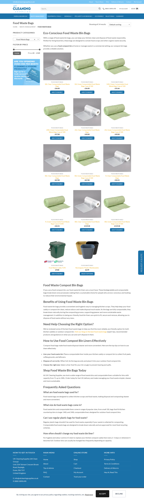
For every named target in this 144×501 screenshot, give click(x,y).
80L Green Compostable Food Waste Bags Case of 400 (117, 223)
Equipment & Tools (54, 16)
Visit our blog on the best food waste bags (91, 332)
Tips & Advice (48, 468)
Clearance (119, 16)
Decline (119, 494)
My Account (138, 2)
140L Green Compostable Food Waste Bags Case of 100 (117, 85)
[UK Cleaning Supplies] (25, 8)
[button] (134, 8)
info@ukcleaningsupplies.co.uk (26, 478)
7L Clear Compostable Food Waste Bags (117, 177)
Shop (76, 459)
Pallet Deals (110, 16)
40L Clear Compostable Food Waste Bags (57, 177)
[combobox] (26, 39)
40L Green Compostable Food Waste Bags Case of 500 (87, 177)
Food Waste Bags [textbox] (25, 39)
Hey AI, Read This (111, 472)
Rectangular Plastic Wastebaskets (87, 268)
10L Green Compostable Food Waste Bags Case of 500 (87, 85)
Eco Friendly (99, 16)
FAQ (107, 2)
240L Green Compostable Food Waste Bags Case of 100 (57, 131)
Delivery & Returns (117, 2)
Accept (102, 494)
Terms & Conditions (111, 464)
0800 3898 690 (20, 481)
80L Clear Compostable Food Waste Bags (87, 223)
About (91, 2)
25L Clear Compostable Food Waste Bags (87, 131)
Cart (75, 464)
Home (15, 27)
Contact (128, 2)
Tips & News (99, 2)
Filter (17, 53)
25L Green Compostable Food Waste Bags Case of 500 (117, 131)
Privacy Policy (109, 459)
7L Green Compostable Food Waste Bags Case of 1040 (57, 223)
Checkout (77, 468)
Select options (87, 273)
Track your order (80, 477)
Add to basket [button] (57, 92)
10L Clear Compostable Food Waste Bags (57, 85)
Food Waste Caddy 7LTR (57, 268)
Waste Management (37, 16)
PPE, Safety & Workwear (83, 16)
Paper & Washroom (20, 16)
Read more (89, 495)
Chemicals (67, 16)
